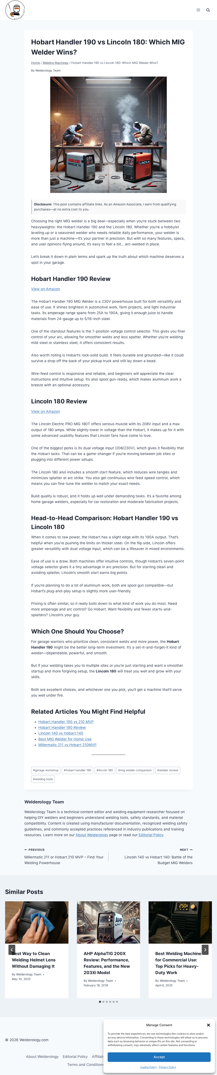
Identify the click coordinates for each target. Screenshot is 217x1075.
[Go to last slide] (11, 950)
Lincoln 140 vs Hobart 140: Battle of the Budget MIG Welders (159, 856)
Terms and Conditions (86, 1065)
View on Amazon (45, 289)
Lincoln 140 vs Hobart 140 (60, 733)
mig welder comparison (135, 770)
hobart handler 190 (77, 770)
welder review (167, 770)
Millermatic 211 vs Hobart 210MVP (67, 745)
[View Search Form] (208, 10)
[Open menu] (198, 10)
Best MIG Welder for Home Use (65, 739)
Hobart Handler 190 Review (62, 727)
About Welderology (92, 835)
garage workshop (45, 770)
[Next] (205, 950)
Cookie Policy (148, 1067)
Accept (159, 1057)
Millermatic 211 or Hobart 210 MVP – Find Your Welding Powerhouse (63, 856)
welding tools (43, 779)
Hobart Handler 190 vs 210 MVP (66, 722)
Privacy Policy (167, 1067)
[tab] (100, 1002)
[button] (208, 1025)
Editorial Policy (151, 835)
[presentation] (36, 922)
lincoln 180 (105, 770)
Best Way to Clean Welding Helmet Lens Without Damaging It (34, 960)
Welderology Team (48, 70)
